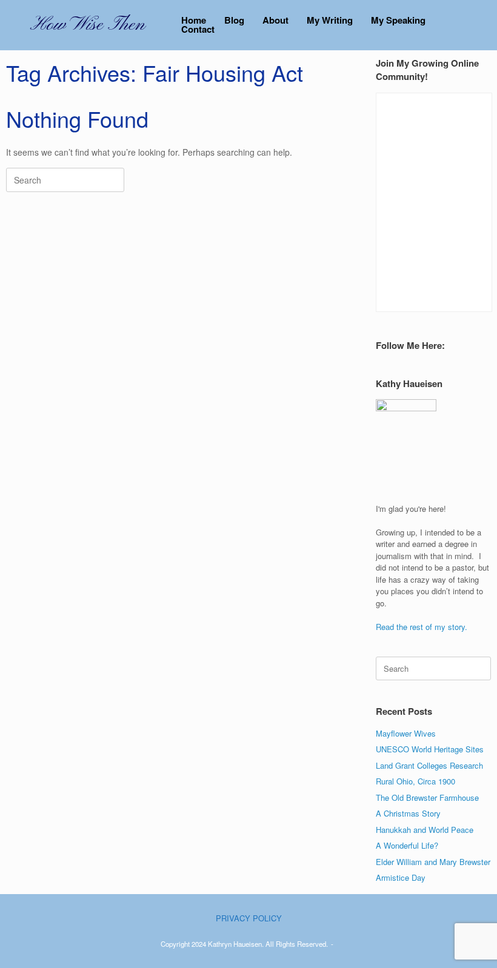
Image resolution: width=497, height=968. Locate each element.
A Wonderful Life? (407, 845)
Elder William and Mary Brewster (433, 861)
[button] (479, 25)
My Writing (330, 20)
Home (193, 20)
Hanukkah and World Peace (424, 829)
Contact (198, 29)
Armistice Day (400, 877)
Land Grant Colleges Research (429, 765)
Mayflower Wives (406, 733)
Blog (234, 20)
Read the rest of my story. (421, 626)
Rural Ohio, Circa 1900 (415, 781)
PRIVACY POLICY (249, 918)
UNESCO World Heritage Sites (430, 749)
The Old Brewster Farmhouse (427, 797)
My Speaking (398, 20)
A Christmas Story (408, 813)
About (275, 20)
